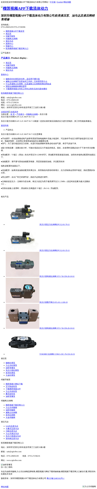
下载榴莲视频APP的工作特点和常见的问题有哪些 (26, 89)
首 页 (12, 114)
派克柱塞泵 (10, 373)
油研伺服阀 (10, 410)
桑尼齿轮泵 (10, 394)
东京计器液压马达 (13, 436)
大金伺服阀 (10, 417)
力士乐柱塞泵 (11, 365)
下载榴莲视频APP (13, 389)
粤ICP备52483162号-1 (55, 478)
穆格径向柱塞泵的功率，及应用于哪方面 (23, 79)
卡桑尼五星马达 (12, 429)
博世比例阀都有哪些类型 (16, 86)
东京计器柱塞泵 (12, 370)
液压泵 (8, 34)
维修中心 (9, 46)
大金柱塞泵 (10, 375)
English (60, 2)
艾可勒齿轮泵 (11, 386)
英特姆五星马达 (12, 438)
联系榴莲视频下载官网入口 (17, 48)
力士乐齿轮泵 (11, 391)
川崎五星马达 (11, 431)
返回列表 (5, 125)
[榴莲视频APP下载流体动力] (24, 8)
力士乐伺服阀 (11, 407)
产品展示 (5, 58)
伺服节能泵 (10, 36)
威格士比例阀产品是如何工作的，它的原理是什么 (26, 81)
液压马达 (9, 41)
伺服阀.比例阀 (12, 39)
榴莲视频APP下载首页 (15, 31)
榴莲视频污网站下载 (14, 384)
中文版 (53, 2)
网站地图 (67, 2)
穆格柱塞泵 (10, 363)
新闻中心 (9, 44)
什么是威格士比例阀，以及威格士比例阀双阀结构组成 (28, 84)
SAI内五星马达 (12, 426)
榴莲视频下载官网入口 (15, 405)
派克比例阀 (10, 415)
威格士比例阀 (11, 412)
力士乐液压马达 (12, 434)
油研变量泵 (10, 368)
